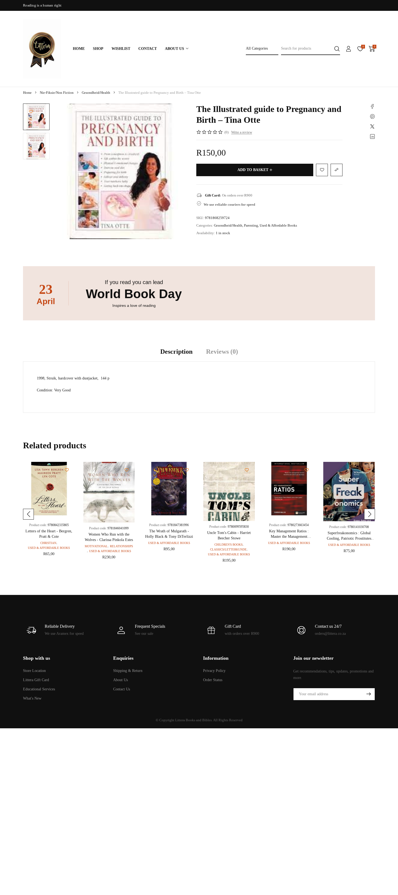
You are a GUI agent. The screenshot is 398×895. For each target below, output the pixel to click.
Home (27, 93)
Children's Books (228, 544)
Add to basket (252, 170)
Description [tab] (176, 351)
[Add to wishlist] (31, 111)
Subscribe (368, 694)
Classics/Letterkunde (228, 549)
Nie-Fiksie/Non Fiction (57, 93)
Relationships (121, 546)
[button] (28, 514)
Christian (48, 543)
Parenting (251, 225)
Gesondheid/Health (96, 93)
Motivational (96, 546)
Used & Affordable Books (278, 225)
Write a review (241, 132)
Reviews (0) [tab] (222, 351)
